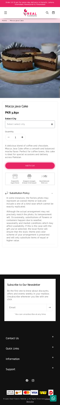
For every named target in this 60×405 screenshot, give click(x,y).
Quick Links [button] (12, 349)
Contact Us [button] (12, 338)
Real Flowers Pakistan (18, 399)
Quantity (9, 131)
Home (4, 21)
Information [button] (13, 359)
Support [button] (10, 369)
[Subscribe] (50, 307)
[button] (5, 13)
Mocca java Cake (17, 21)
